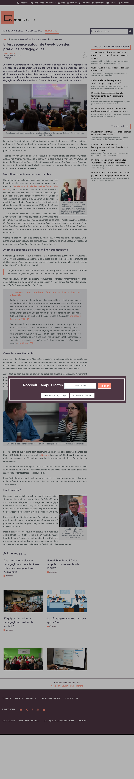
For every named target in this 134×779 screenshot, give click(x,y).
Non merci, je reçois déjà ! (55, 395)
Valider (104, 385)
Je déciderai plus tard (82, 395)
